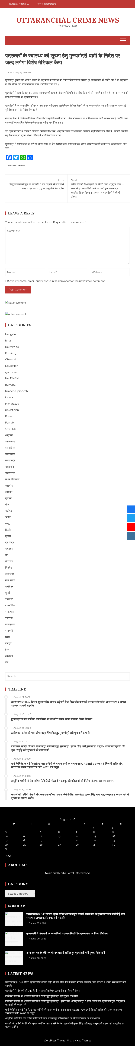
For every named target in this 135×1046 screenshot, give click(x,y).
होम (6, 662)
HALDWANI (12, 378)
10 (6, 836)
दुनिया (8, 536)
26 (41, 844)
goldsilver (11, 372)
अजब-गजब (10, 428)
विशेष (7, 637)
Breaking (10, 353)
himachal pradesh (16, 391)
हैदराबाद (9, 656)
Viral (69, 1040)
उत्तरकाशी (10, 454)
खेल (7, 504)
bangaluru (11, 334)
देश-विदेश (9, 542)
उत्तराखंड (9, 466)
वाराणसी (9, 630)
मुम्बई (7, 592)
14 (77, 836)
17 (6, 840)
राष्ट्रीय (8, 618)
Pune (8, 416)
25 (24, 844)
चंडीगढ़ (8, 510)
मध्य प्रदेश (10, 580)
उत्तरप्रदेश (10, 460)
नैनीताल (9, 561)
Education (11, 365)
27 (59, 844)
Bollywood (12, 346)
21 (77, 840)
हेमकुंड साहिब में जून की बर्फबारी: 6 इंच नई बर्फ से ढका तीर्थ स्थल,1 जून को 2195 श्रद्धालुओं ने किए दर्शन (36, 184)
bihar (8, 340)
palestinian (12, 410)
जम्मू (7, 523)
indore (9, 397)
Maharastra (12, 403)
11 (24, 836)
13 (59, 836)
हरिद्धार (8, 643)
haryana (10, 384)
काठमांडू (9, 485)
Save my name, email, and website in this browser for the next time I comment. (56, 281)
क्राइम (8, 498)
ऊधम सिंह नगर (12, 479)
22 (94, 840)
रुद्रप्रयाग (10, 624)
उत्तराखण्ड (21, 165)
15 (94, 836)
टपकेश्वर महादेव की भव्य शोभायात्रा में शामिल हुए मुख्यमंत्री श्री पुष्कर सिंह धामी (50, 732)
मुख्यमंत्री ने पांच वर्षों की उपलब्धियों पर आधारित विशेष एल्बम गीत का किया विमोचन (51, 719)
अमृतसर (9, 435)
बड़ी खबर (9, 574)
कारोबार (8, 492)
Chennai (10, 359)
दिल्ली (8, 529)
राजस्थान (9, 611)
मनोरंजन (9, 586)
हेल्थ (7, 649)
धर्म (6, 555)
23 (113, 840)
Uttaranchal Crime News (67, 20)
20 (59, 840)
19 (41, 840)
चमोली (8, 517)
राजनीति (9, 599)
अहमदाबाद (10, 441)
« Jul (8, 855)
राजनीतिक (10, 605)
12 (41, 836)
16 (113, 836)
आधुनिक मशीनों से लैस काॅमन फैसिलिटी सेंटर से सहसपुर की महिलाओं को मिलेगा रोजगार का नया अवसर (62, 780)
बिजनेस (8, 567)
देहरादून (9, 548)
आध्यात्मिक (10, 447)
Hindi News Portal (67, 25)
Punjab (9, 422)
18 (24, 840)
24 (6, 844)
